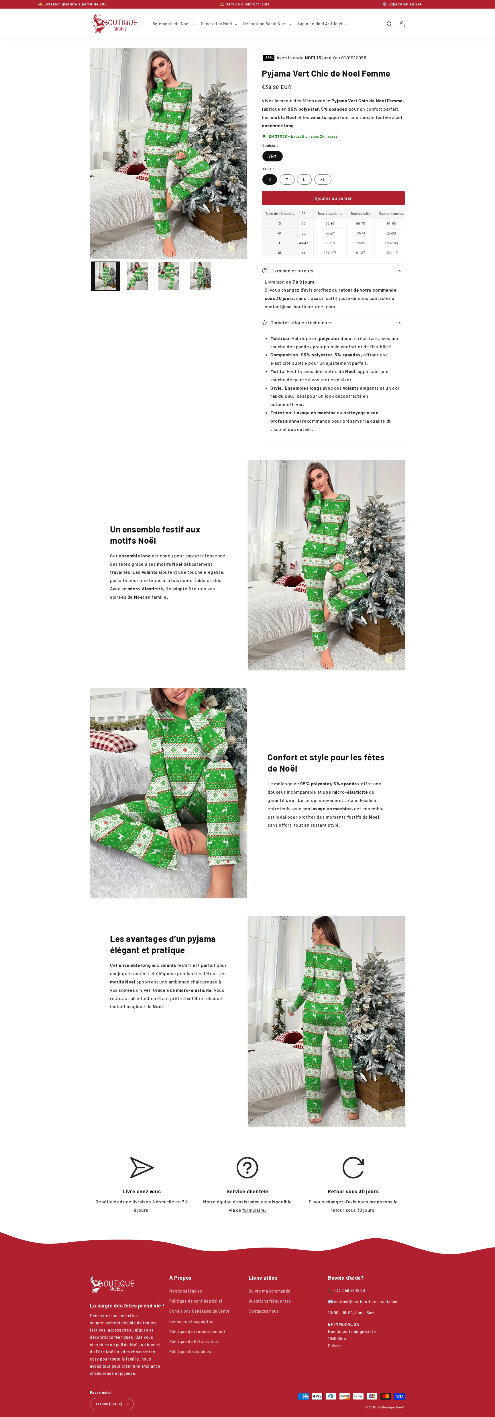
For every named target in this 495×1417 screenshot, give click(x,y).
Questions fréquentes (270, 1301)
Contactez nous (264, 1311)
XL (322, 179)
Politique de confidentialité (196, 1301)
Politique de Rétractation (193, 1341)
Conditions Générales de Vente (199, 1311)
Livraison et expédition (192, 1321)
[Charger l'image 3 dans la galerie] (168, 276)
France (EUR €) (109, 1404)
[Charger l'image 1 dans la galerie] (105, 276)
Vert (272, 156)
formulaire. (254, 1210)
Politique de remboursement (197, 1331)
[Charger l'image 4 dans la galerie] (200, 276)
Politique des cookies (190, 1351)
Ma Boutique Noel (390, 1407)
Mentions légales (185, 1291)
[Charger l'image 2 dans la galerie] (137, 276)
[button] (173, 24)
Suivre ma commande (269, 1291)
